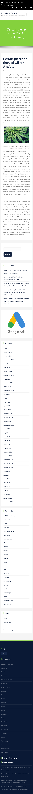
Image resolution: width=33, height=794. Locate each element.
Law (5, 569)
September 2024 (9, 375)
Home (5, 562)
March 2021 (7, 490)
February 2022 (8, 452)
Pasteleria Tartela (9, 13)
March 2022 (7, 448)
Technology (7, 592)
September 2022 (9, 425)
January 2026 (8, 352)
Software (6, 585)
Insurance (6, 566)
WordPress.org (8, 630)
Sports (5, 589)
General (6, 554)
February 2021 (8, 494)
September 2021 (9, 467)
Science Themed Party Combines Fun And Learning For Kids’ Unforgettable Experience (16, 301)
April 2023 (7, 406)
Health (7, 71)
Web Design (7, 604)
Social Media (7, 581)
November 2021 (9, 463)
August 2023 (7, 394)
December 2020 (8, 502)
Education (7, 535)
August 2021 (7, 471)
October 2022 (8, 421)
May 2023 (7, 402)
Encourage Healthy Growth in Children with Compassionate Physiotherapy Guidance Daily (15, 292)
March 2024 (7, 379)
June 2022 (7, 436)
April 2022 (7, 444)
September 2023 (9, 390)
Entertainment (8, 539)
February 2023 (8, 413)
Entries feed (7, 622)
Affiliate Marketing (9, 516)
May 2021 (7, 482)
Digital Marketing (9, 531)
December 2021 (8, 459)
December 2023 (8, 383)
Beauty (6, 523)
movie (4, 653)
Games (6, 550)
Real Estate (7, 573)
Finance (6, 543)
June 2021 (7, 479)
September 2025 (9, 360)
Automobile (7, 520)
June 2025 (7, 363)
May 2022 (7, 440)
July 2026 (6, 348)
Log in (5, 618)
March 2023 (7, 410)
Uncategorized (8, 600)
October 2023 (8, 386)
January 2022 (8, 456)
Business (6, 527)
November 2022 (9, 417)
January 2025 (8, 371)
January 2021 (8, 498)
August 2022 (7, 429)
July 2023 (6, 398)
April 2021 (7, 486)
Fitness (6, 546)
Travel (5, 596)
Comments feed (8, 626)
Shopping (6, 577)
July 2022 (6, 433)
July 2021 (6, 475)
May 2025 (7, 367)
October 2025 (8, 356)
